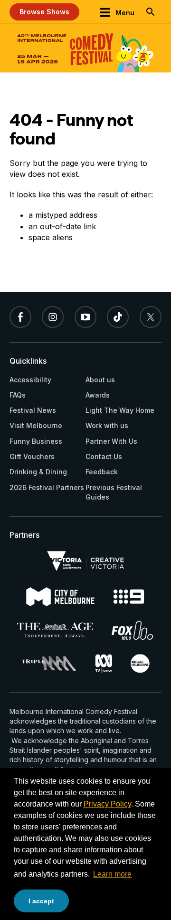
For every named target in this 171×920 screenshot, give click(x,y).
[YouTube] (85, 317)
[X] (151, 317)
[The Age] (55, 630)
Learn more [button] (112, 874)
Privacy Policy (107, 804)
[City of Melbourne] (60, 596)
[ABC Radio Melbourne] (140, 663)
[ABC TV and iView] (104, 663)
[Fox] (133, 630)
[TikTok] (118, 317)
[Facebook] (20, 317)
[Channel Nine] (129, 596)
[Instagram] (53, 317)
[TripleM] (49, 663)
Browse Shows (44, 12)
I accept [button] (41, 901)
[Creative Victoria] (85, 561)
